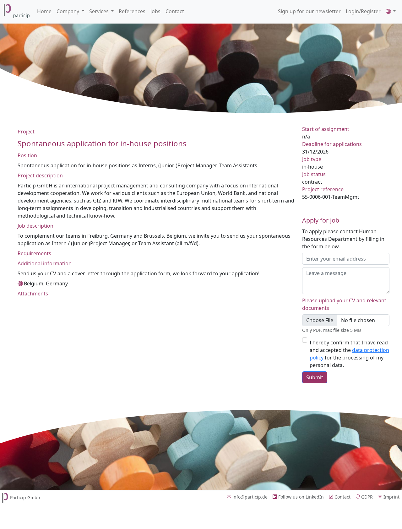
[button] (390, 11)
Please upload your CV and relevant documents (344, 304)
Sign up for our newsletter (309, 11)
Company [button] (68, 11)
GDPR (366, 497)
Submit (314, 377)
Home (44, 11)
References (132, 11)
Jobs (155, 11)
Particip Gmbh (25, 497)
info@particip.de (249, 497)
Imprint (390, 497)
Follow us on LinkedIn (300, 497)
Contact (175, 11)
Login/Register (363, 11)
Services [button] (99, 11)
